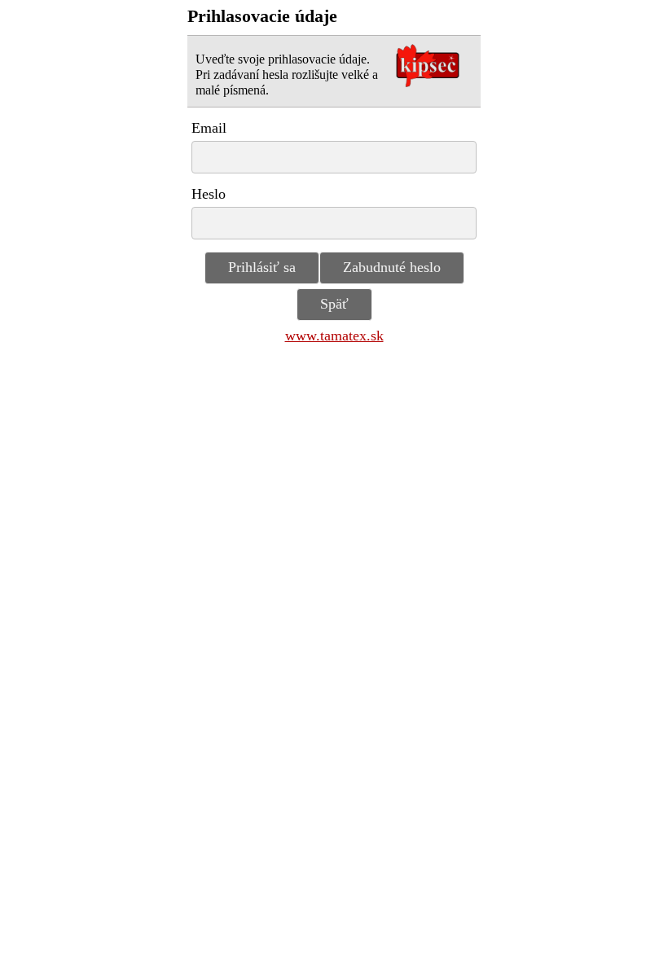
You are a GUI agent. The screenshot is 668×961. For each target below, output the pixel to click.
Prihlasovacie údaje (262, 16)
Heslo (208, 194)
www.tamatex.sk (334, 335)
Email (208, 128)
